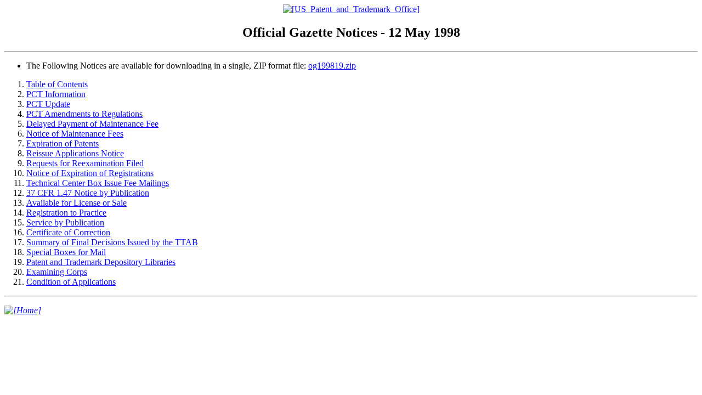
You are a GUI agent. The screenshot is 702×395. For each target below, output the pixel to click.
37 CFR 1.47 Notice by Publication (87, 193)
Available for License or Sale (76, 202)
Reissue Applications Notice (75, 153)
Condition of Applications (71, 281)
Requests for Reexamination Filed (85, 163)
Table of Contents (57, 84)
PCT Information (56, 94)
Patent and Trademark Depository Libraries (101, 262)
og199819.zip (332, 65)
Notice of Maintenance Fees (74, 133)
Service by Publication (65, 222)
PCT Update (48, 104)
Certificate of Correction (68, 232)
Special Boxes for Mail (66, 252)
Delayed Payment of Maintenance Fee (92, 123)
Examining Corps (56, 271)
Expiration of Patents (62, 143)
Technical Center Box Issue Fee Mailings (97, 183)
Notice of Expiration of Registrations (90, 173)
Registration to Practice (66, 212)
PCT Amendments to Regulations (84, 114)
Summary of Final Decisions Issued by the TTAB (112, 242)
